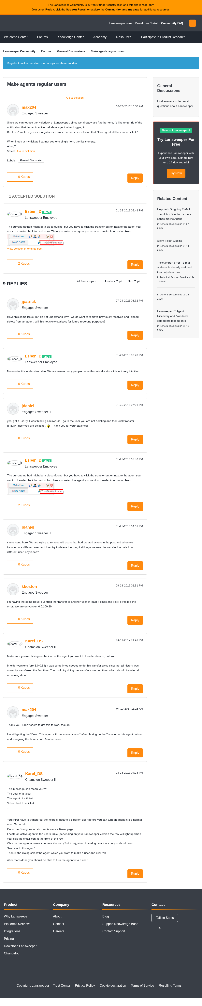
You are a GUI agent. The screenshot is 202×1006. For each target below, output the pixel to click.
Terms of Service (142, 985)
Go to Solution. (26, 151)
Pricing (9, 938)
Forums (46, 51)
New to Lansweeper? (176, 130)
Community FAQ (172, 23)
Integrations (12, 931)
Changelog (12, 953)
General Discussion (31, 160)
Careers (58, 931)
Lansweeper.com (120, 23)
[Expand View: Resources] (134, 37)
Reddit (49, 9)
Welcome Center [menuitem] (15, 37)
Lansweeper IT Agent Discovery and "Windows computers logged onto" (172, 316)
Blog (105, 916)
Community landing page (122, 9)
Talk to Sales (165, 917)
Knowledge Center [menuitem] (70, 37)
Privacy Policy (85, 985)
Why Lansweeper (16, 916)
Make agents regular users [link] (107, 51)
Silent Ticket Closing (169, 240)
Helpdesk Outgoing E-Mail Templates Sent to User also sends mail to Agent (174, 214)
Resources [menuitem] (123, 37)
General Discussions (71, 51)
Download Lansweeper (20, 946)
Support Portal (76, 9)
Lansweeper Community (30, 23)
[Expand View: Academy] (109, 37)
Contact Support (113, 931)
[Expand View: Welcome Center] (30, 37)
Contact (58, 924)
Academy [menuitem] (100, 37)
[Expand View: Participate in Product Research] (188, 37)
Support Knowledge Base (120, 924)
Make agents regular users (36, 84)
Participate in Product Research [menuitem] (163, 37)
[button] (11, 177)
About (57, 916)
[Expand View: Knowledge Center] (87, 37)
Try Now (176, 173)
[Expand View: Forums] (51, 37)
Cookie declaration (113, 985)
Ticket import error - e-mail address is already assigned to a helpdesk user (174, 267)
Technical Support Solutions (175, 277)
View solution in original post (24, 248)
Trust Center (61, 985)
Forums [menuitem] (42, 37)
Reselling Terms (170, 985)
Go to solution (75, 97)
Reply (135, 178)
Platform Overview (17, 924)
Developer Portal (146, 23)
